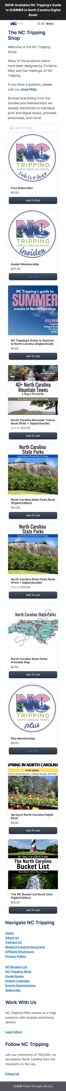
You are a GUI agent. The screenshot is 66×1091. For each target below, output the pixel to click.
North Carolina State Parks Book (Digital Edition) (33, 501)
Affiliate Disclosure (19, 951)
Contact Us (13, 942)
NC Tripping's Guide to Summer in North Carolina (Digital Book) (32, 342)
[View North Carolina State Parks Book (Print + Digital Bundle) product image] (33, 550)
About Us (12, 938)
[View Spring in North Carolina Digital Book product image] (33, 785)
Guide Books (14, 976)
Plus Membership (23, 738)
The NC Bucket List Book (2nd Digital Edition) (31, 896)
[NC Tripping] (17, 23)
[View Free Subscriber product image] (33, 158)
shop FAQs (29, 89)
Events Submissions (20, 985)
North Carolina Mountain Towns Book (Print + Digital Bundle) (33, 421)
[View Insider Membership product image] (33, 234)
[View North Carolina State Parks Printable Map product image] (33, 629)
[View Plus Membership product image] (33, 709)
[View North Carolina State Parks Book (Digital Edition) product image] (33, 470)
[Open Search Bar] (39, 23)
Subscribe (12, 990)
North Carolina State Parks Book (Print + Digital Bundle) (33, 580)
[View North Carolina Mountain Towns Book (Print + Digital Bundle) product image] (33, 390)
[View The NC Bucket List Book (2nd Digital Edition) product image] (33, 865)
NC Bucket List (16, 967)
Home (9, 933)
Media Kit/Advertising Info (25, 947)
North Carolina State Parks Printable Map (29, 660)
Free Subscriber (22, 188)
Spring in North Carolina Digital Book (32, 816)
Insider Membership (25, 264)
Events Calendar (17, 981)
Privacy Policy (15, 956)
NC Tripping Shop (18, 971)
